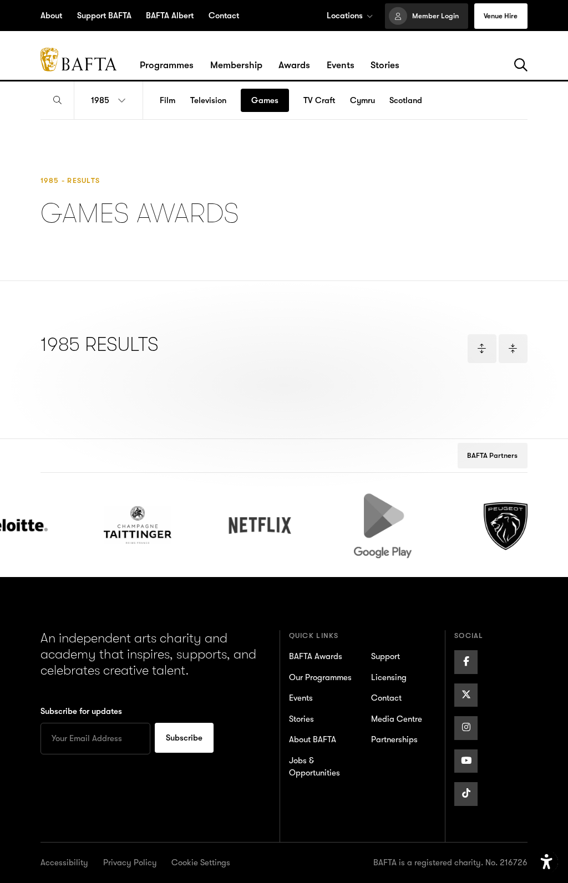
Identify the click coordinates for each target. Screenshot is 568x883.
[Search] (521, 65)
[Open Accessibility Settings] (547, 862)
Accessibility (64, 862)
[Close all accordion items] (513, 348)
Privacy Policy (130, 862)
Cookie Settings (200, 862)
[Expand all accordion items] (482, 348)
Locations (345, 16)
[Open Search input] (57, 100)
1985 (100, 100)
